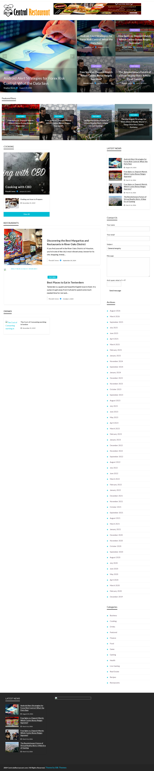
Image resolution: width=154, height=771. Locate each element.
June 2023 (114, 412)
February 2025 (116, 350)
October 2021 (115, 507)
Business (113, 615)
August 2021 (115, 518)
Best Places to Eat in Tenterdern (65, 282)
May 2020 (114, 574)
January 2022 (115, 490)
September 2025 (116, 322)
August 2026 (115, 311)
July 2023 (114, 406)
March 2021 (115, 524)
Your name (111, 225)
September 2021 (116, 513)
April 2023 (114, 423)
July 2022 (114, 468)
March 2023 (115, 428)
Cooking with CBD (18, 187)
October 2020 (115, 546)
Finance (9, 72)
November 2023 (116, 384)
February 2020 (116, 591)
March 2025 (115, 344)
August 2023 (115, 400)
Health (112, 660)
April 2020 (114, 580)
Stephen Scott (10, 88)
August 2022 (115, 462)
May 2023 (114, 417)
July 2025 (114, 327)
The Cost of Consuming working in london (33, 323)
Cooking (113, 621)
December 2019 (116, 597)
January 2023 (115, 440)
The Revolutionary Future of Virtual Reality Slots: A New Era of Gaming (135, 75)
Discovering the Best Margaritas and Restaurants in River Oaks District (68, 242)
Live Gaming (115, 666)
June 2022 (114, 473)
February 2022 (116, 484)
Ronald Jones (127, 47)
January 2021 (115, 529)
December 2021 (116, 496)
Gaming (113, 655)
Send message (115, 290)
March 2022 (115, 479)
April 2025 (114, 339)
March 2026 (115, 316)
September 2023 (116, 395)
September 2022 (116, 456)
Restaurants (115, 683)
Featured (135, 30)
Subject (110, 244)
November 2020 (116, 541)
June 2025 (114, 333)
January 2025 (115, 356)
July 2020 (114, 563)
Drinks (112, 627)
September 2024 (116, 367)
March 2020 (115, 585)
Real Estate (114, 671)
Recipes (113, 677)
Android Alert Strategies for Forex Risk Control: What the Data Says (34, 80)
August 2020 (115, 557)
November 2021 (116, 501)
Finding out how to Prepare (31, 199)
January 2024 (115, 372)
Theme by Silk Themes (55, 767)
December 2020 (116, 535)
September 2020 (116, 552)
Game (112, 649)
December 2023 (116, 378)
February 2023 (116, 434)
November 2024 (116, 361)
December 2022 (116, 445)
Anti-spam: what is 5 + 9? (116, 280)
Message (110, 256)
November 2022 (116, 451)
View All (26, 214)
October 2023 (115, 389)
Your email (111, 235)
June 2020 (114, 569)
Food (112, 643)
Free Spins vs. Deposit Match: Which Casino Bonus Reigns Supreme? (134, 39)
